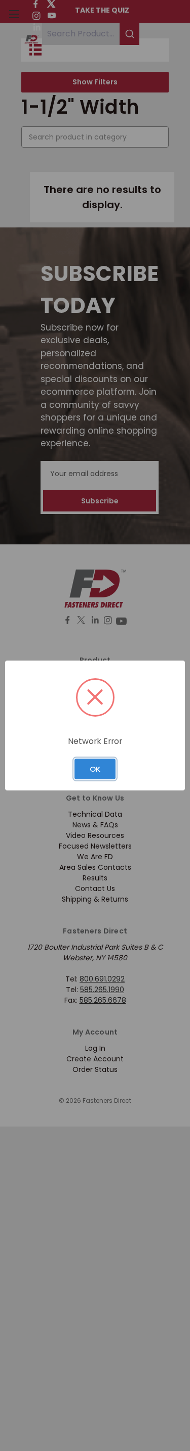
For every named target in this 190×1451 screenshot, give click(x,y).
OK (95, 769)
